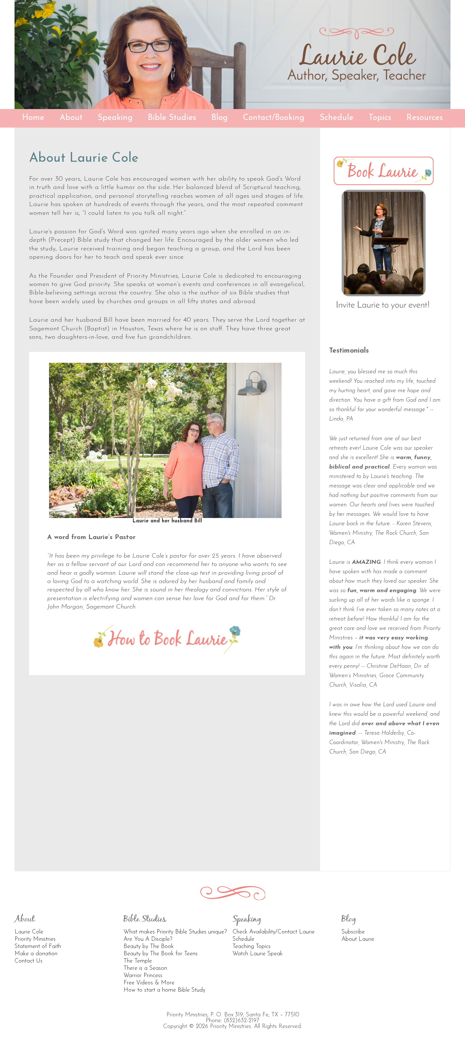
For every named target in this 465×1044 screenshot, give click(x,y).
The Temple (138, 961)
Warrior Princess (143, 976)
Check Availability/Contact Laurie (273, 932)
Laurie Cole (29, 932)
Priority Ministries (35, 939)
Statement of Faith (38, 946)
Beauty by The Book (149, 946)
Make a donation (36, 954)
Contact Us (29, 961)
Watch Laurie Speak (257, 954)
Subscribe (353, 932)
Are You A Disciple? (148, 939)
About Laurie (357, 939)
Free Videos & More (149, 983)
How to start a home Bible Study (164, 990)
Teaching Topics (251, 946)
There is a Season (145, 968)
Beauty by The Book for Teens (161, 954)
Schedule (243, 939)
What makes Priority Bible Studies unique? (175, 932)
